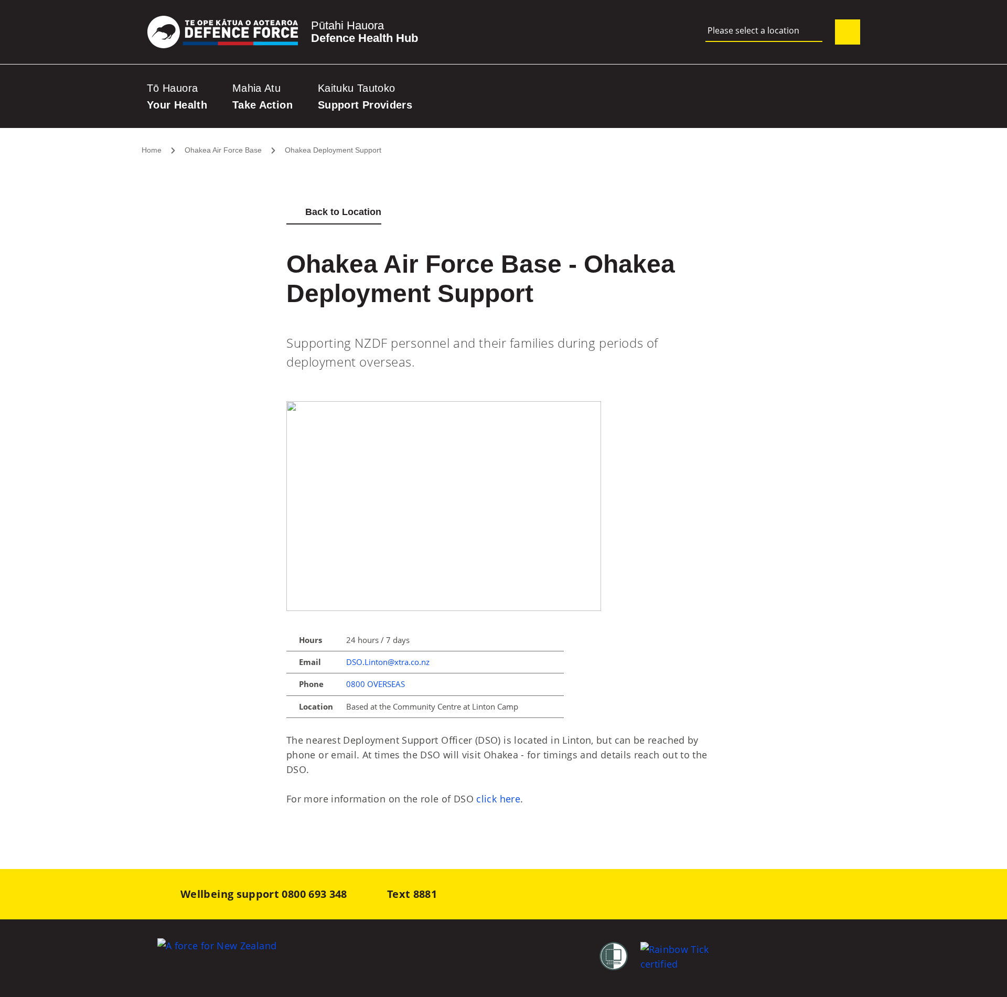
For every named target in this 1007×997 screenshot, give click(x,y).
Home (152, 150)
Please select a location (753, 30)
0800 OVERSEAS (375, 684)
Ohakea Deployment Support (333, 150)
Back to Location (343, 212)
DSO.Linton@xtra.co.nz (388, 662)
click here (498, 798)
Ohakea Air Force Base (223, 150)
